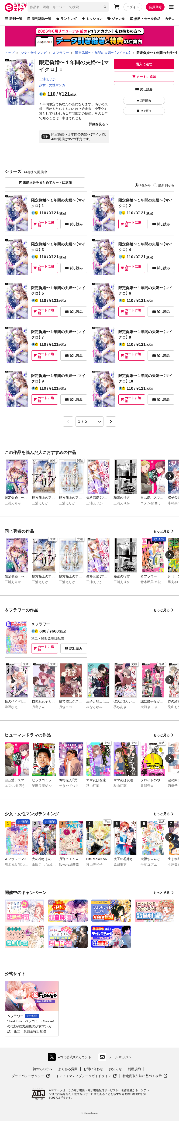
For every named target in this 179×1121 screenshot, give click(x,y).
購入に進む (144, 64)
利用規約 (134, 1069)
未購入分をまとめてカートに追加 (47, 182)
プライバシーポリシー (31, 1076)
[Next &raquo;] (111, 421)
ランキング (69, 18)
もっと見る (161, 531)
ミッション (94, 18)
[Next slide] (169, 476)
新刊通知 (145, 100)
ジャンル (118, 18)
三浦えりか (47, 79)
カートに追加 (146, 77)
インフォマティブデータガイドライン (83, 1076)
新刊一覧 (15, 18)
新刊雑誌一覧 (41, 18)
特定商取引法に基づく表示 (145, 1076)
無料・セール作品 (147, 18)
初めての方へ (42, 1069)
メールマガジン (120, 1057)
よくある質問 (68, 1069)
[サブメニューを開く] (171, 7)
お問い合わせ (93, 1069)
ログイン (132, 7)
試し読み (146, 89)
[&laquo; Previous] (68, 421)
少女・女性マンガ (52, 85)
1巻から (145, 185)
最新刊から (166, 185)
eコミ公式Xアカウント (71, 1058)
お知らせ (115, 1069)
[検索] (105, 7)
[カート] (117, 7)
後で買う (145, 110)
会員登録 (155, 7)
